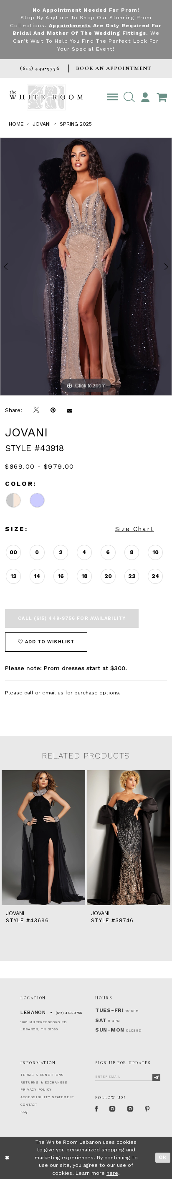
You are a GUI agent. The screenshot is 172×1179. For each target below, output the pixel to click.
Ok (163, 1157)
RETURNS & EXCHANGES (44, 1082)
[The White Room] (46, 97)
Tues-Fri (109, 1010)
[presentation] (110, 837)
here (112, 1173)
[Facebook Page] (96, 1109)
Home (16, 124)
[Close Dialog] (7, 1157)
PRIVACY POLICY (36, 1089)
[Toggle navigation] (112, 97)
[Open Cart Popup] (161, 97)
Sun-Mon (109, 1030)
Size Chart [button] (134, 529)
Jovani (42, 124)
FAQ (23, 1112)
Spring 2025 (76, 124)
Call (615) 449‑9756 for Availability (72, 618)
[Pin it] (53, 410)
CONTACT (28, 1105)
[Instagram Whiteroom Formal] (113, 1109)
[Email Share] (69, 410)
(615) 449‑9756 (69, 1013)
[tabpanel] (86, 266)
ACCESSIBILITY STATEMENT (47, 1097)
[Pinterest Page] (147, 1109)
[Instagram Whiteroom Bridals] (130, 1109)
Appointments (70, 25)
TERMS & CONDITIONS (42, 1075)
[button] (129, 97)
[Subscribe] (156, 1077)
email (49, 693)
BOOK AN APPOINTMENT (114, 68)
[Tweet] (36, 410)
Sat (100, 1020)
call (28, 693)
